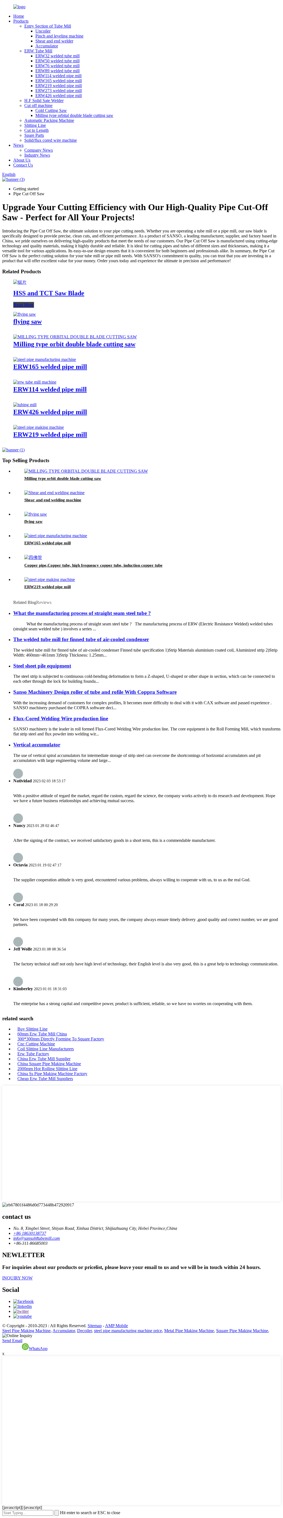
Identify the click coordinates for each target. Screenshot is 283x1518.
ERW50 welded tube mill (57, 60)
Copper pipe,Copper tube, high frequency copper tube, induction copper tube (93, 565)
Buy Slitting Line (32, 1029)
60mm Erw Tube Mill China (42, 1034)
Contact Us (23, 165)
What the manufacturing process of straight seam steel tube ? (82, 613)
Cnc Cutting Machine (36, 1044)
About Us (21, 160)
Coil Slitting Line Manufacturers (45, 1048)
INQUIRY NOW (17, 1278)
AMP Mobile (116, 1325)
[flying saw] (24, 314)
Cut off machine (38, 105)
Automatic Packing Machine (49, 120)
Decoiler (84, 1330)
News (18, 145)
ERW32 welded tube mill (57, 55)
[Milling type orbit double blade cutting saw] (75, 336)
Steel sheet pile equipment (42, 666)
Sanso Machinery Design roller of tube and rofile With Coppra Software (95, 692)
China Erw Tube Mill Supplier (43, 1058)
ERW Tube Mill (38, 51)
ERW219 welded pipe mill (58, 85)
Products (20, 21)
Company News (38, 150)
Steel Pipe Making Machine (26, 1330)
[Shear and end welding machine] (54, 492)
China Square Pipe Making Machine (49, 1063)
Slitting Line (35, 125)
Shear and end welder (54, 41)
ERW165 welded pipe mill (58, 80)
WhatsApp (38, 1348)
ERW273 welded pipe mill (58, 90)
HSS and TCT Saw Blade (48, 293)
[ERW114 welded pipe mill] (34, 382)
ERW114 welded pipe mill (58, 75)
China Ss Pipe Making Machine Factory (52, 1073)
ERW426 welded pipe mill (58, 95)
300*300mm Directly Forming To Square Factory (60, 1039)
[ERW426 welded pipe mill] (24, 404)
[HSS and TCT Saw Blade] (20, 282)
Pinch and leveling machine (59, 36)
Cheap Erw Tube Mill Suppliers (45, 1078)
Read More (23, 304)
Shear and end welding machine (52, 500)
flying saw (27, 321)
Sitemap (95, 1325)
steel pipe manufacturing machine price (128, 1330)
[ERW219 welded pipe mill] (38, 427)
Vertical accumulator (36, 745)
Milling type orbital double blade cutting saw (74, 115)
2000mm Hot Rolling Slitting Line (47, 1068)
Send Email (12, 1340)
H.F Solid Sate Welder (44, 100)
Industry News (37, 155)
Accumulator (46, 46)
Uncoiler (43, 31)
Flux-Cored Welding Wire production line (60, 718)
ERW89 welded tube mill (57, 70)
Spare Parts (34, 135)
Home (18, 16)
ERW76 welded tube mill (57, 65)
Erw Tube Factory (33, 1053)
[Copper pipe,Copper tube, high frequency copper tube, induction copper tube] (33, 557)
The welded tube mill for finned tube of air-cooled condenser (81, 639)
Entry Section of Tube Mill (47, 26)
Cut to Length (36, 130)
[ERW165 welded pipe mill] (44, 359)
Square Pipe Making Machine (242, 1330)
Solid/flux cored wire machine (50, 140)
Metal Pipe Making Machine (189, 1330)
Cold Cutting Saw (51, 110)
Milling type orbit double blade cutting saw (74, 344)
